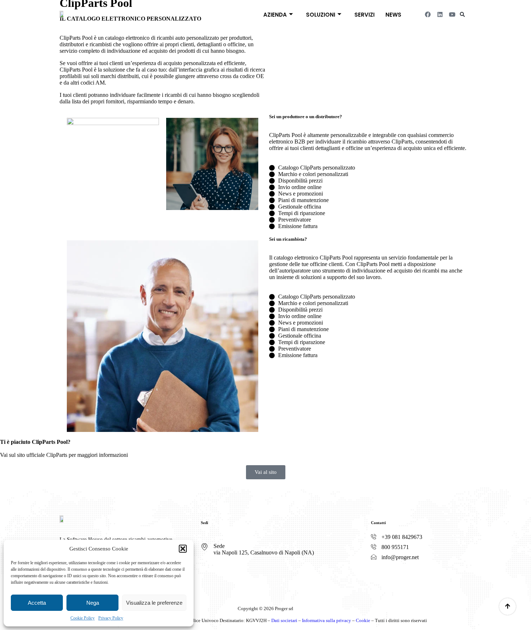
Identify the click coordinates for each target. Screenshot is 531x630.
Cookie (363, 620)
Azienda (275, 14)
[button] (182, 548)
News (393, 14)
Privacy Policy (110, 618)
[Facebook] (428, 14)
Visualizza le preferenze (154, 603)
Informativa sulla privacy (326, 620)
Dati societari (284, 620)
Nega (92, 603)
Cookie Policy (82, 618)
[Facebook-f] (377, 577)
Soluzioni (320, 14)
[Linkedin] (440, 14)
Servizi (364, 14)
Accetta (37, 603)
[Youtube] (452, 14)
